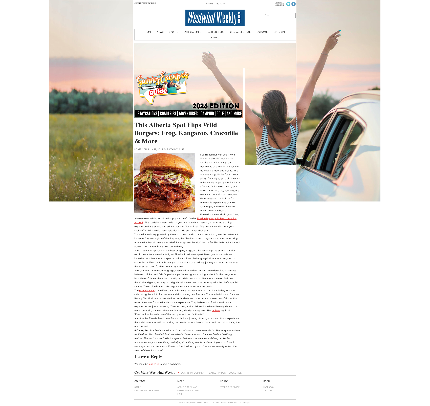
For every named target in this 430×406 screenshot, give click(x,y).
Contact (215, 37)
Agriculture (216, 32)
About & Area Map (187, 387)
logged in (154, 364)
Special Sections (240, 32)
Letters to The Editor (146, 390)
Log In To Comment (193, 372)
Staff (137, 387)
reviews (216, 310)
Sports (173, 32)
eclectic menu (147, 290)
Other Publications (188, 390)
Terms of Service (230, 387)
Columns (262, 32)
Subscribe (235, 372)
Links (180, 394)
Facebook (268, 387)
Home (148, 32)
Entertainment (193, 32)
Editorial (280, 32)
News (160, 32)
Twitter (267, 390)
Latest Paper (217, 372)
